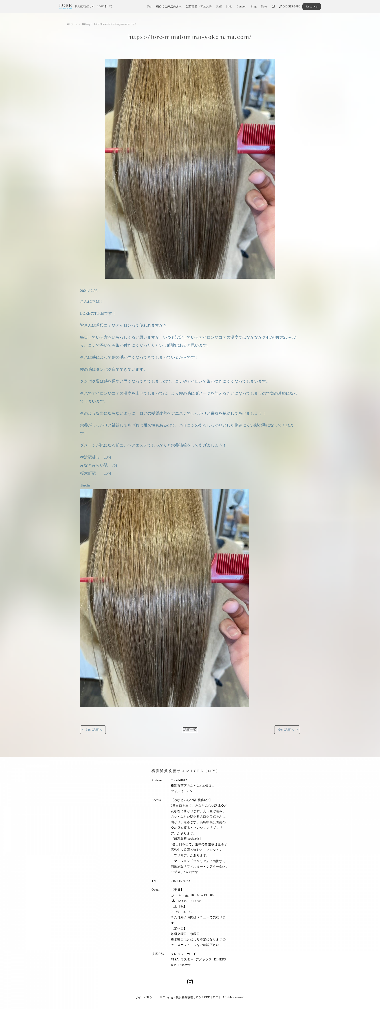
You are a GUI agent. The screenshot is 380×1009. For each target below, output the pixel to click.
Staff (219, 6)
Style (229, 6)
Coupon (241, 6)
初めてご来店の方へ (169, 6)
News (264, 6)
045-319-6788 (291, 6)
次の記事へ (286, 730)
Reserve (312, 6)
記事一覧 (190, 730)
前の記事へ (94, 730)
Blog (254, 6)
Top (149, 6)
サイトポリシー (145, 997)
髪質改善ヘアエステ (199, 6)
